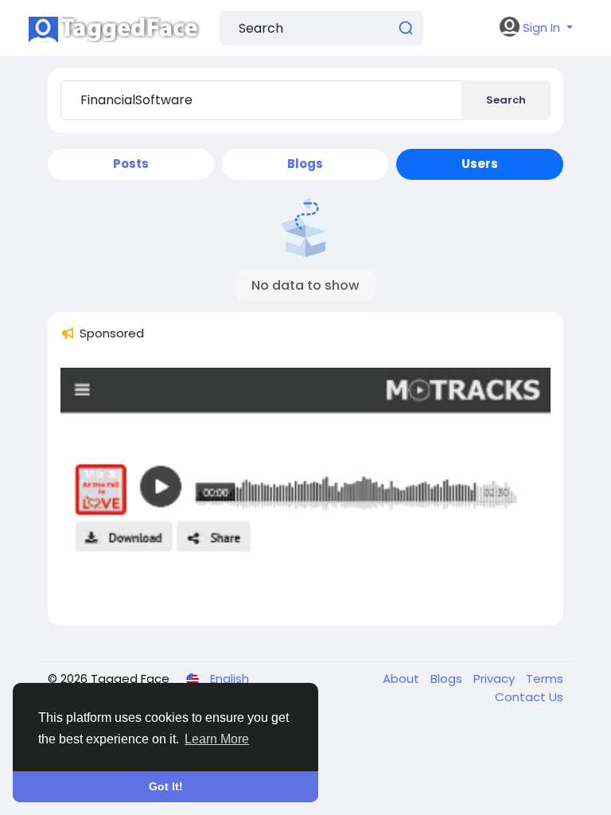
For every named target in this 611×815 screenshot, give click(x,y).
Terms (544, 678)
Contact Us (529, 696)
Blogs (447, 678)
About (402, 678)
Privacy (495, 678)
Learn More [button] (217, 739)
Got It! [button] (166, 786)
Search (506, 99)
